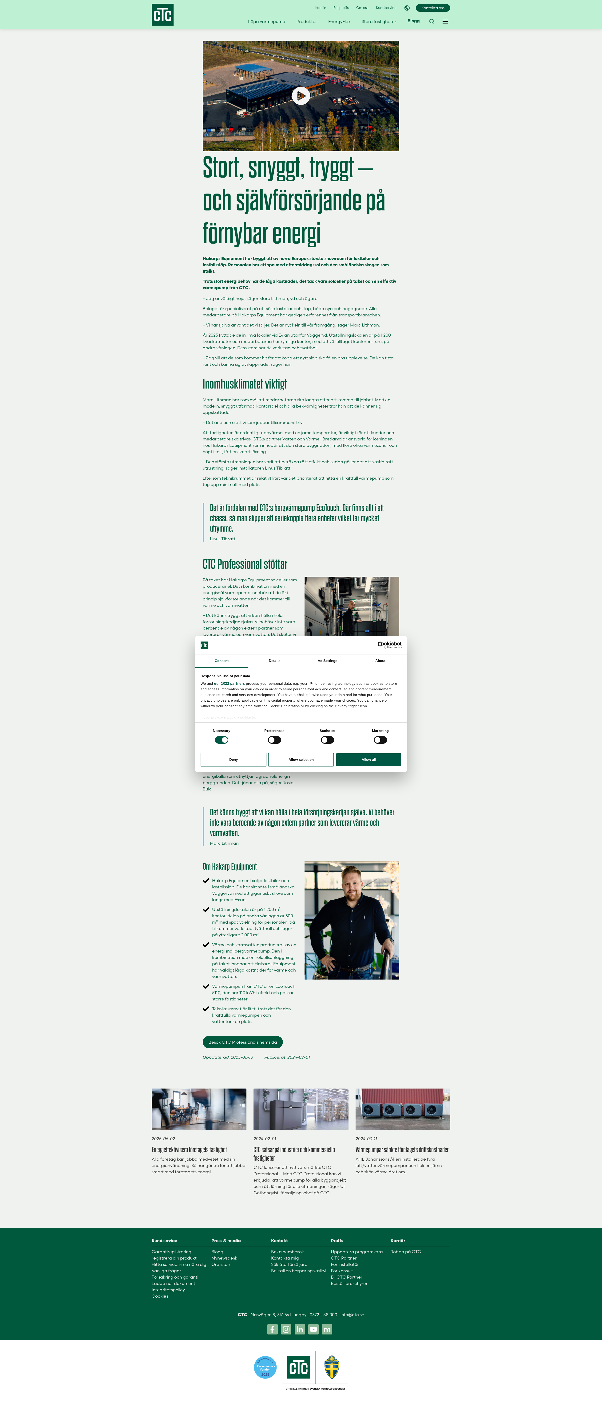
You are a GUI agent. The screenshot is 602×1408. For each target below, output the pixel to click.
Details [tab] (274, 661)
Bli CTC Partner (346, 1277)
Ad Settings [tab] (327, 661)
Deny (233, 760)
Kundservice (386, 8)
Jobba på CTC (406, 1251)
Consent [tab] (222, 661)
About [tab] (380, 661)
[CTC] (163, 15)
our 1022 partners (229, 683)
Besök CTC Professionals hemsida (243, 1042)
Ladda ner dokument (173, 1283)
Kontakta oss (433, 8)
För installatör (345, 1264)
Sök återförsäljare (289, 1264)
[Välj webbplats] (407, 8)
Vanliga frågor (166, 1270)
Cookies (160, 1296)
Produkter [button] (307, 21)
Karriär (320, 8)
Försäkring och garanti (175, 1277)
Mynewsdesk (224, 1258)
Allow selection (301, 760)
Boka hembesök (287, 1251)
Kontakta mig (285, 1258)
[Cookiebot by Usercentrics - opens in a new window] (381, 645)
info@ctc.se (352, 1314)
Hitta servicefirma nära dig (179, 1264)
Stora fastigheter (379, 21)
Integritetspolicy (168, 1289)
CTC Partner (344, 1258)
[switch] (274, 740)
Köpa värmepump (266, 21)
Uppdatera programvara (357, 1251)
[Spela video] (301, 96)
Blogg (414, 21)
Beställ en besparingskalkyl (298, 1270)
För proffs (341, 8)
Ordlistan (220, 1264)
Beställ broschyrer (349, 1283)
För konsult (342, 1270)
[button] (432, 21)
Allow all (369, 760)
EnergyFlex (339, 21)
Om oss (362, 8)
